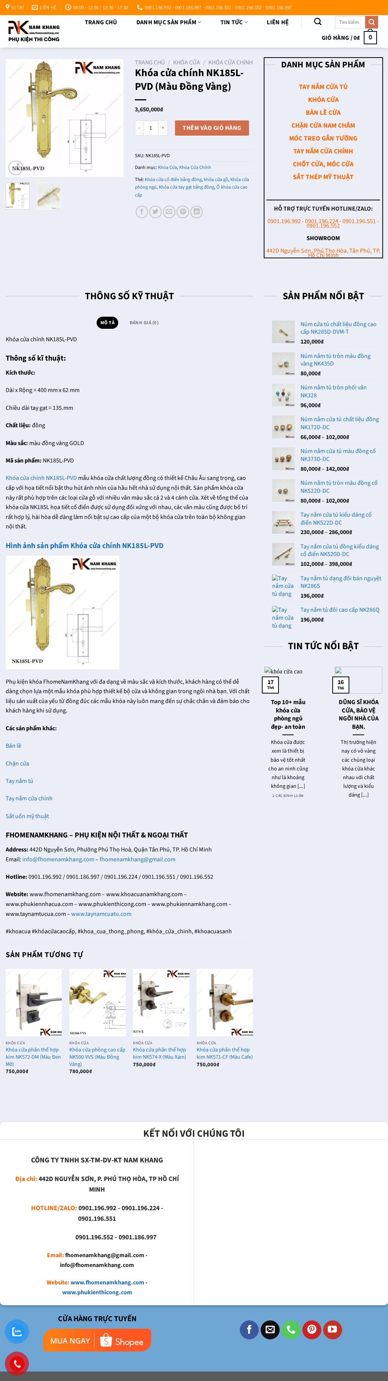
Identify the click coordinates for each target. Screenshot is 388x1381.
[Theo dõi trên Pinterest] (311, 1329)
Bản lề (13, 746)
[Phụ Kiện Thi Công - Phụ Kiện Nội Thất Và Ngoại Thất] (34, 31)
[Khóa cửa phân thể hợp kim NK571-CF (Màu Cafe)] (225, 1002)
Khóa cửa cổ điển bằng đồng (173, 179)
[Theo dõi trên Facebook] (249, 1329)
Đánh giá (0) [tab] (144, 322)
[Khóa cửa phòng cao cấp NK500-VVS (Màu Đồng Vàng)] (97, 1002)
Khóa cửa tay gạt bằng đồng (186, 187)
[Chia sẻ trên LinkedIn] (196, 212)
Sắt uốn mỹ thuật (28, 816)
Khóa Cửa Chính (230, 62)
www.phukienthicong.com (97, 1292)
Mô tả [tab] (107, 322)
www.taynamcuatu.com (101, 914)
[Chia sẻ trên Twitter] (155, 212)
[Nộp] (371, 22)
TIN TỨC (232, 22)
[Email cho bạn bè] (169, 212)
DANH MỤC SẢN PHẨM (166, 22)
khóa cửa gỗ (216, 179)
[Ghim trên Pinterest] (183, 212)
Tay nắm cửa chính (29, 798)
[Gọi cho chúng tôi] (291, 1329)
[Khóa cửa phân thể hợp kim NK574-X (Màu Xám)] (161, 1002)
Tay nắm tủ (19, 781)
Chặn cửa (17, 763)
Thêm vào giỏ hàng (212, 128)
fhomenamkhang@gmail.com (137, 859)
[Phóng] (15, 168)
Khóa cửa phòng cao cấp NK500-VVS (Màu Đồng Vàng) (97, 1057)
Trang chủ (101, 22)
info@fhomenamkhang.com (58, 859)
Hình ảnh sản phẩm (38, 546)
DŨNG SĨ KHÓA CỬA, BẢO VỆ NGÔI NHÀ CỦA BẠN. (359, 714)
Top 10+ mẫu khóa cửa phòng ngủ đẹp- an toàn (288, 714)
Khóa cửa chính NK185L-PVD (41, 478)
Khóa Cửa (186, 62)
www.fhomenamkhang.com (107, 1282)
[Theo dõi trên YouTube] (332, 1329)
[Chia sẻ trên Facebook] (142, 212)
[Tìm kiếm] (318, 21)
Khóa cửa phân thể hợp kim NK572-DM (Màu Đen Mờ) (33, 1057)
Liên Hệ (278, 22)
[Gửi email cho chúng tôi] (270, 1329)
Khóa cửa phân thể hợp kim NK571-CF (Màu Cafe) (225, 1054)
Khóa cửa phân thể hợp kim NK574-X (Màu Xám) (159, 1054)
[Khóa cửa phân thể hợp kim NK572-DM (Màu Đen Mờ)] (34, 1002)
